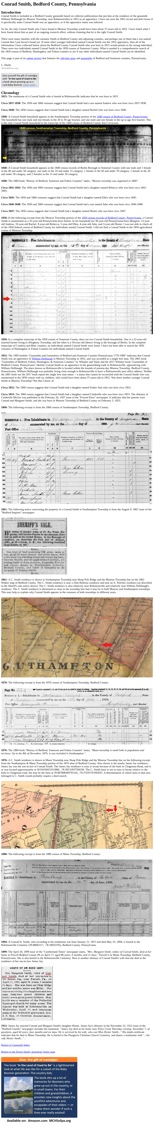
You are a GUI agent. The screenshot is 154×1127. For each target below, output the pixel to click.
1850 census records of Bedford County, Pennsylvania (111, 217)
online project (34, 58)
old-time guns (67, 58)
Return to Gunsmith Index (15, 1045)
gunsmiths (86, 58)
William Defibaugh (42, 358)
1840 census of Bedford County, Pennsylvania (122, 116)
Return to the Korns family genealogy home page (28, 1051)
